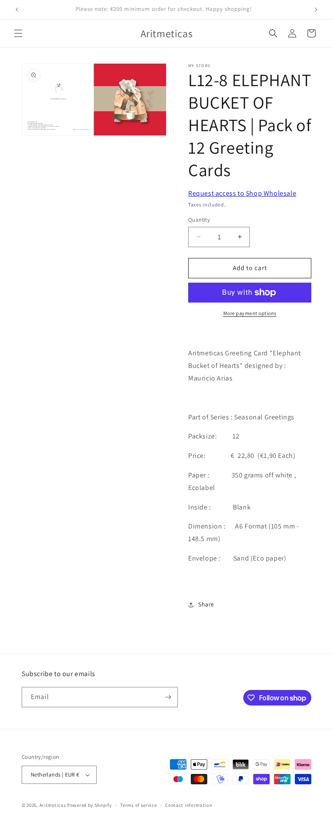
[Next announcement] (316, 9)
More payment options (250, 313)
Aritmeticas (52, 805)
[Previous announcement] (16, 9)
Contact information (188, 805)
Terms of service (138, 805)
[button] (18, 33)
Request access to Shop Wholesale (242, 193)
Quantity (199, 219)
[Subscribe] (167, 697)
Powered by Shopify (89, 805)
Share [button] (206, 604)
